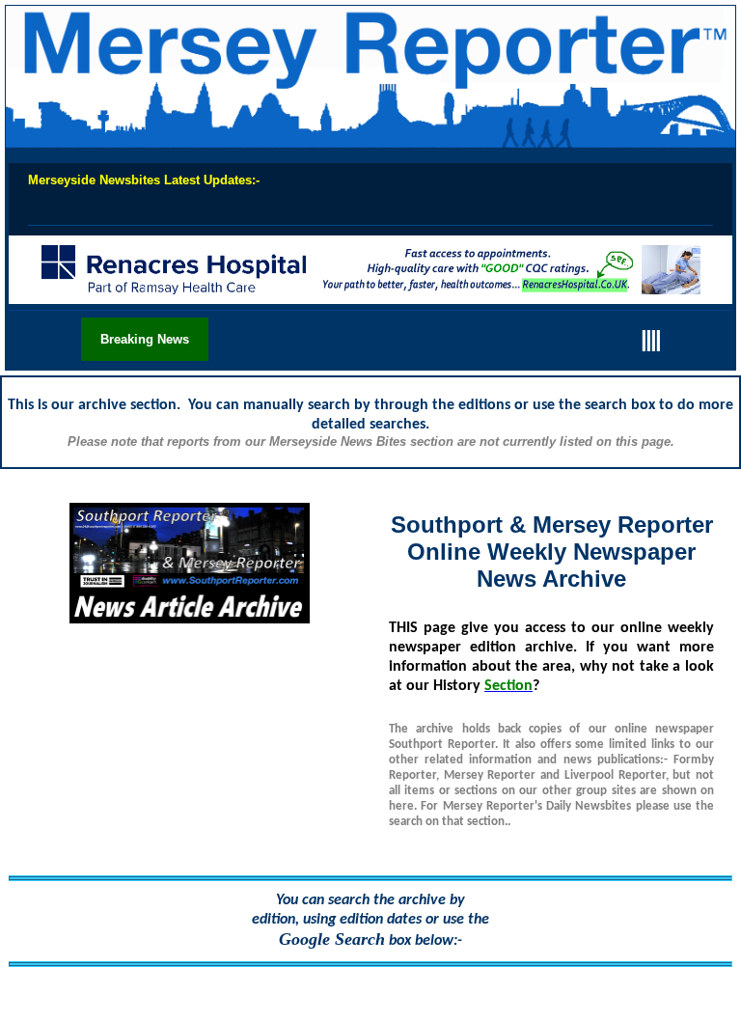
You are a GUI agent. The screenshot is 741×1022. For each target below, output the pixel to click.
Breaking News (144, 339)
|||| (650, 338)
